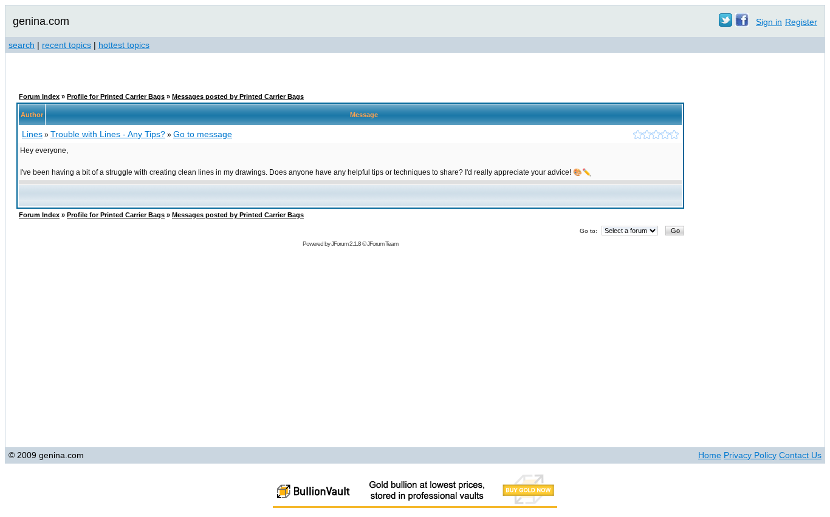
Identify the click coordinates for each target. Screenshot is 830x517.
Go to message (202, 134)
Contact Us (800, 455)
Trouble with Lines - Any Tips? (107, 134)
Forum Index (39, 96)
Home (709, 455)
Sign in (769, 22)
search (22, 45)
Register (801, 22)
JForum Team (382, 243)
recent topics (66, 45)
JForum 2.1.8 (346, 243)
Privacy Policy (750, 455)
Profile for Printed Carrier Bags (116, 96)
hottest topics (123, 45)
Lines (32, 134)
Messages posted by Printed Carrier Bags (238, 96)
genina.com (41, 21)
